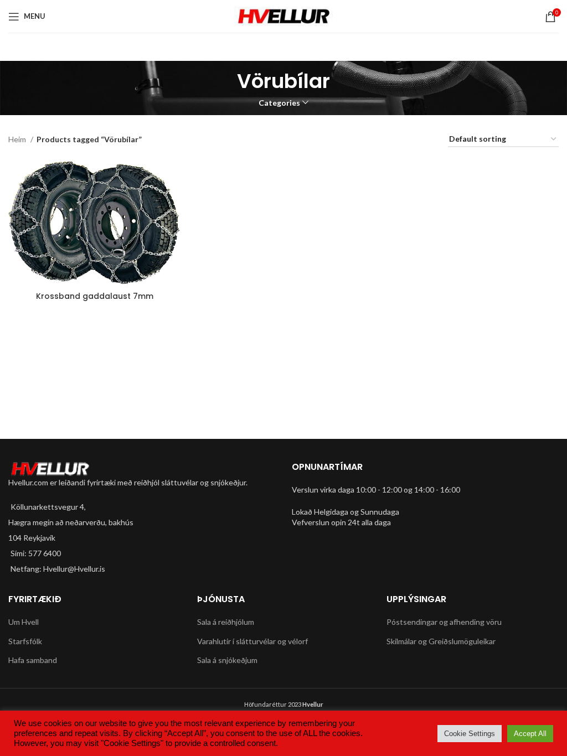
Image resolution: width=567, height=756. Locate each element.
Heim (18, 139)
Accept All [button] (530, 733)
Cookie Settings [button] (469, 733)
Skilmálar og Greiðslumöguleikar (441, 641)
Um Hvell (23, 621)
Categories (279, 103)
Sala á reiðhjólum (225, 621)
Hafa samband (32, 660)
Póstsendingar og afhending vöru (444, 621)
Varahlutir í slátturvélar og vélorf (252, 641)
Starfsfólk (25, 641)
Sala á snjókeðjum (227, 660)
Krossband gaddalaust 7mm (94, 296)
